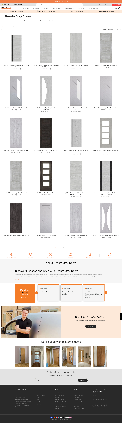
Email (94, 395)
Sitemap (57, 408)
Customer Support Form (60, 404)
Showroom (70, 257)
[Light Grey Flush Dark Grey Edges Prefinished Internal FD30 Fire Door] (106, 176)
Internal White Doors (78, 395)
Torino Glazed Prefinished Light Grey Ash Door (16, 107)
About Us (39, 404)
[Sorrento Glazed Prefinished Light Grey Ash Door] (106, 218)
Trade (38, 397)
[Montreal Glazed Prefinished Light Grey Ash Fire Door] (106, 133)
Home (2, 26)
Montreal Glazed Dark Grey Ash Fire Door (46, 193)
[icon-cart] (119, 8)
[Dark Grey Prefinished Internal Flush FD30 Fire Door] (16, 218)
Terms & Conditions (59, 399)
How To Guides (50, 257)
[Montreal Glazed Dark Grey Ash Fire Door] (46, 176)
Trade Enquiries (100, 4)
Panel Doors (76, 404)
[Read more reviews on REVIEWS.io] (25, 298)
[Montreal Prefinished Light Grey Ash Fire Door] (16, 176)
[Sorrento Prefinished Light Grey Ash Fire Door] (16, 133)
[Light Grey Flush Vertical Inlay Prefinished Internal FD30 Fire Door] (46, 48)
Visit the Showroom (41, 395)
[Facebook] (94, 405)
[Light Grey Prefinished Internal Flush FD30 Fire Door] (76, 48)
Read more (17, 279)
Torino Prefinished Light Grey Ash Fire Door (105, 107)
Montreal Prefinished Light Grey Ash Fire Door (16, 193)
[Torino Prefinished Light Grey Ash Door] (46, 218)
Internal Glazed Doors (79, 408)
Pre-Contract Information (61, 401)
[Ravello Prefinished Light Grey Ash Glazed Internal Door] (46, 91)
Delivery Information (11, 257)
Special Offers (116, 4)
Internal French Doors (79, 401)
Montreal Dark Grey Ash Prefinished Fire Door (46, 150)
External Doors (36, 8)
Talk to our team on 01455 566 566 (61, 1)
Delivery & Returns (59, 395)
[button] (36, 292)
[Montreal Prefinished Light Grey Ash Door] (106, 48)
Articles (109, 257)
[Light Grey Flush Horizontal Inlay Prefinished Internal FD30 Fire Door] (76, 176)
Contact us (39, 393)
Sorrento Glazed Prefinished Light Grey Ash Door (106, 235)
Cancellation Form (59, 393)
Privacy (57, 397)
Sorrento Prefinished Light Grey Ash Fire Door (16, 150)
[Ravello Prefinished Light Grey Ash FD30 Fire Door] (76, 133)
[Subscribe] (105, 396)
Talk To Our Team (13, 4)
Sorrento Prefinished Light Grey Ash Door (76, 235)
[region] (71, 292)
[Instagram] (101, 405)
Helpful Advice (89, 257)
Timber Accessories (68, 8)
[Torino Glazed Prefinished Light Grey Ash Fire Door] (76, 91)
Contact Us (107, 4)
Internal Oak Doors (78, 393)
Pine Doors (76, 397)
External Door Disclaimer (60, 406)
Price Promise (31, 257)
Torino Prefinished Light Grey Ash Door (46, 235)
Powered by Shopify (66, 419)
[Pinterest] (97, 405)
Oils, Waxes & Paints (93, 8)
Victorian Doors (77, 399)
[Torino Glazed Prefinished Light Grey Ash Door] (16, 91)
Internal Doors (26, 8)
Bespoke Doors (56, 8)
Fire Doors (46, 8)
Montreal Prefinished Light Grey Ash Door (106, 65)
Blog (38, 399)
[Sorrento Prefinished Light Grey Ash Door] (76, 218)
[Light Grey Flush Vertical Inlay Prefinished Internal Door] (16, 48)
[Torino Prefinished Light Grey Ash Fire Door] (106, 91)
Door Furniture (81, 8)
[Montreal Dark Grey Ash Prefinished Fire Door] (46, 133)
